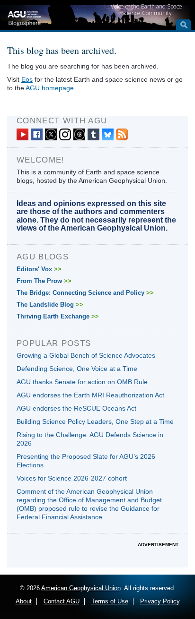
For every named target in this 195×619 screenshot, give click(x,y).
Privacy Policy (160, 601)
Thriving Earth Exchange (58, 316)
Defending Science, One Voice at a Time (77, 368)
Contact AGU (62, 601)
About (24, 601)
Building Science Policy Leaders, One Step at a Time (95, 421)
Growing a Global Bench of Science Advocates (86, 355)
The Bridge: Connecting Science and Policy (85, 292)
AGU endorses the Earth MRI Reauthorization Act (90, 395)
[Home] (24, 17)
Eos (27, 79)
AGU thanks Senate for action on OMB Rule (82, 382)
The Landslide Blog (50, 304)
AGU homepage (50, 88)
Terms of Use (109, 601)
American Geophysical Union (81, 588)
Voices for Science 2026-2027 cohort (72, 478)
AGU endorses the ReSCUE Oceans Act (76, 408)
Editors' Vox (39, 269)
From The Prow (44, 280)
